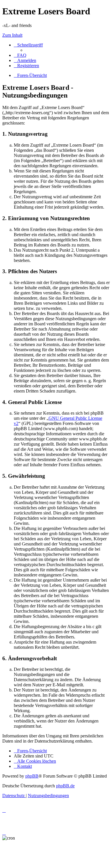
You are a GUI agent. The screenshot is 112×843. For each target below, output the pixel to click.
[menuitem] (20, 55)
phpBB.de (65, 785)
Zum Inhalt (12, 35)
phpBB (31, 776)
